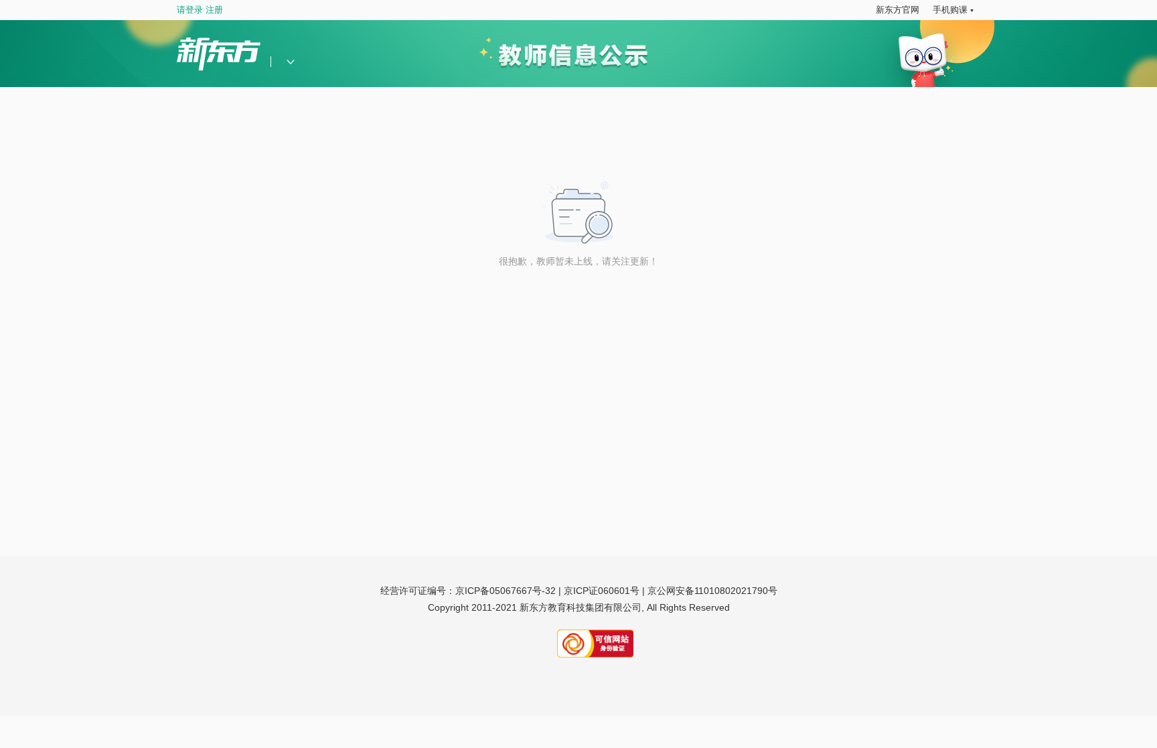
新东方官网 (897, 10)
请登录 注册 (200, 10)
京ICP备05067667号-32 (505, 590)
